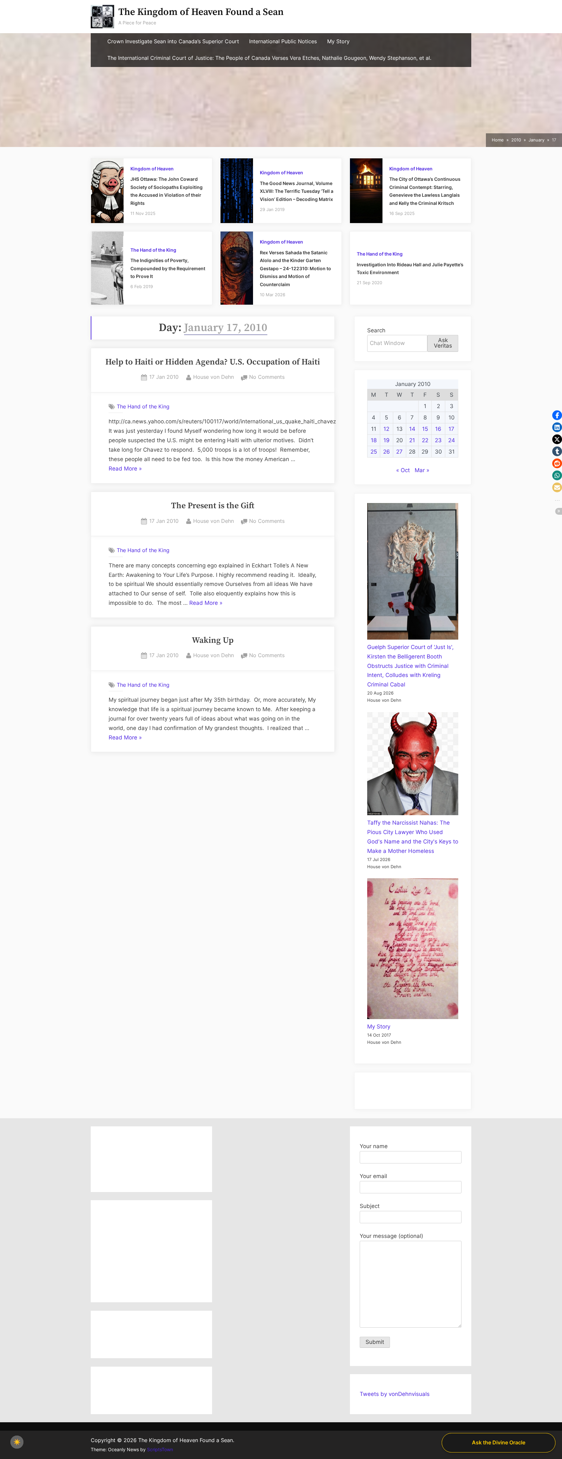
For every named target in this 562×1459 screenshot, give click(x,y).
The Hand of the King (153, 250)
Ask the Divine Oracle (498, 1442)
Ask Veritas (443, 343)
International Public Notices (283, 41)
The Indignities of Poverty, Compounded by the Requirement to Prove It (167, 268)
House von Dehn (213, 376)
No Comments (267, 377)
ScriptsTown (160, 1449)
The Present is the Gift (212, 506)
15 (425, 429)
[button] (557, 415)
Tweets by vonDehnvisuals (395, 1394)
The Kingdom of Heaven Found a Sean (201, 12)
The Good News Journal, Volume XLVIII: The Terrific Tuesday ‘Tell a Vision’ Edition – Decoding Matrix (296, 191)
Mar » (422, 470)
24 (451, 440)
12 (386, 429)
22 (425, 440)
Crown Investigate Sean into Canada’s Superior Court (173, 41)
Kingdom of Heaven (152, 168)
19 (386, 440)
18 (374, 440)
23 (438, 440)
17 (451, 429)
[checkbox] (16, 1442)
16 (438, 429)
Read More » (125, 469)
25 (373, 451)
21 (412, 440)
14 (412, 429)
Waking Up (213, 640)
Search (376, 330)
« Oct (403, 470)
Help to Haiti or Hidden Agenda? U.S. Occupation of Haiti (212, 362)
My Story (338, 41)
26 (386, 451)
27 (399, 451)
